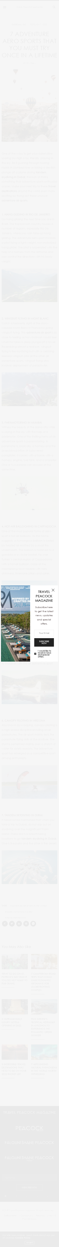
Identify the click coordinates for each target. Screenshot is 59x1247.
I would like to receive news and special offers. (44, 654)
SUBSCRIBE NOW (44, 642)
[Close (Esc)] (53, 590)
